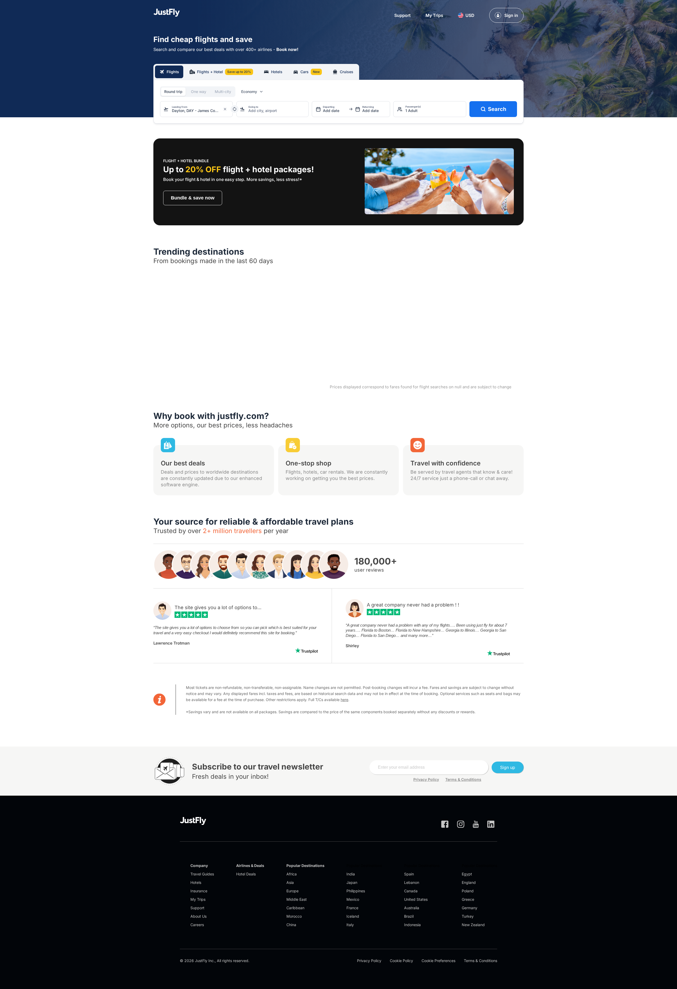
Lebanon (411, 882)
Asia (290, 882)
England (469, 882)
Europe (292, 891)
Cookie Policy (401, 960)
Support (402, 15)
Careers (197, 924)
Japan (351, 882)
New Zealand (473, 924)
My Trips (434, 15)
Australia (411, 908)
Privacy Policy (426, 779)
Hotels (195, 882)
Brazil (409, 916)
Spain (409, 874)
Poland (468, 891)
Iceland (352, 916)
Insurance (198, 891)
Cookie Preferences (438, 960)
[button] (466, 15)
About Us (198, 916)
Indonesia (412, 924)
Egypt (467, 874)
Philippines (355, 891)
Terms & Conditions (463, 779)
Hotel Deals (246, 874)
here (344, 699)
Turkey (468, 916)
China (291, 924)
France (352, 908)
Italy (350, 924)
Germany (469, 908)
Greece (468, 899)
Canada (411, 891)
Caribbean (295, 908)
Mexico (352, 899)
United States (416, 899)
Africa (291, 874)
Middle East (296, 899)
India (350, 874)
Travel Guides (202, 874)
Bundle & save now (192, 197)
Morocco (294, 916)
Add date (331, 110)
